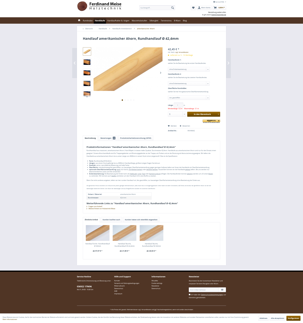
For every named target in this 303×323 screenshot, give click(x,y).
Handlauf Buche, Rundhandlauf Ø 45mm (151, 245)
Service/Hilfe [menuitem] (219, 2)
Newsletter (155, 286)
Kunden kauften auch (111, 219)
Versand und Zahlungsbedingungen (126, 283)
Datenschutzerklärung (218, 15)
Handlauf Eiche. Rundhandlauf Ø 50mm (97, 245)
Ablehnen (263, 318)
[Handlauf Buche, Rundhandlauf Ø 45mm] (151, 233)
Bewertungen (107, 138)
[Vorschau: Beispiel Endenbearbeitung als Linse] (87, 94)
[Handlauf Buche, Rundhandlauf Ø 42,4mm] (124, 233)
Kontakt (117, 281)
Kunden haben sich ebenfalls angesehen (141, 219)
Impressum (118, 294)
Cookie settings (157, 283)
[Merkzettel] (193, 7)
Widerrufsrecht (119, 286)
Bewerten (186, 126)
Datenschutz (118, 288)
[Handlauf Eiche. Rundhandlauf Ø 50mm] (97, 233)
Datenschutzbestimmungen (212, 295)
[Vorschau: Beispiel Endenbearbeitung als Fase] (87, 62)
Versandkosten (146, 310)
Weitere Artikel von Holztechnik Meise (101, 208)
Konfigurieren (293, 318)
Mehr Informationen (10, 319)
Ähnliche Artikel (91, 219)
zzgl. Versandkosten (181, 52)
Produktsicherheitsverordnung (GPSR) (135, 138)
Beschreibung (90, 138)
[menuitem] (157, 7)
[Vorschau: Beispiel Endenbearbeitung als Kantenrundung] (87, 83)
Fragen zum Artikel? (95, 206)
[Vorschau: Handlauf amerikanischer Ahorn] (87, 51)
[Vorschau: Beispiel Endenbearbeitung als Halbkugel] (87, 73)
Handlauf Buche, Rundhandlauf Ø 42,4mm (125, 245)
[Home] (79, 20)
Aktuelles (155, 281)
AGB (115, 291)
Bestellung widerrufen (217, 12)
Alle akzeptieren (277, 318)
